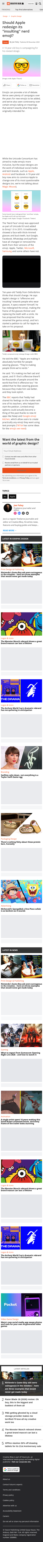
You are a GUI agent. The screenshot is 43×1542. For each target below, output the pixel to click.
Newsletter (36, 85)
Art (5, 496)
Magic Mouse (9, 186)
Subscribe (31, 3)
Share (8, 85)
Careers (6, 1516)
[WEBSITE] (24, 513)
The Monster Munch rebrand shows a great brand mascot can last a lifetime (23, 1432)
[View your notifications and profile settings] (22, 3)
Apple (31, 171)
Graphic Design (16, 16)
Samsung (7, 251)
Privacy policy (8, 1495)
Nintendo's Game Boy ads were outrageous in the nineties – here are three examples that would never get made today (22, 1387)
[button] (40, 3)
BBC (9, 397)
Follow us (23, 85)
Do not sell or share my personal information (21, 1521)
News (5, 42)
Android (6, 174)
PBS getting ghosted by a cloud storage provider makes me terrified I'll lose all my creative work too (21, 1417)
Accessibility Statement (12, 1511)
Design (5, 16)
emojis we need (18, 428)
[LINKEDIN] (20, 513)
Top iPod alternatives (24, 9)
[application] (21, 269)
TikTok (19, 425)
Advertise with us (10, 1505)
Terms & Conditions (9, 478)
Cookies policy (8, 1500)
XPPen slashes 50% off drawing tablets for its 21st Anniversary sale (23, 1444)
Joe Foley (15, 42)
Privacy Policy (25, 478)
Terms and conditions (11, 1490)
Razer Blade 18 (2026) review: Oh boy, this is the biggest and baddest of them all (22, 1402)
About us (6, 1479)
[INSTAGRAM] (16, 513)
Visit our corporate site (21, 1462)
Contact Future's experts (12, 1484)
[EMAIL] (28, 513)
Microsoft (29, 248)
